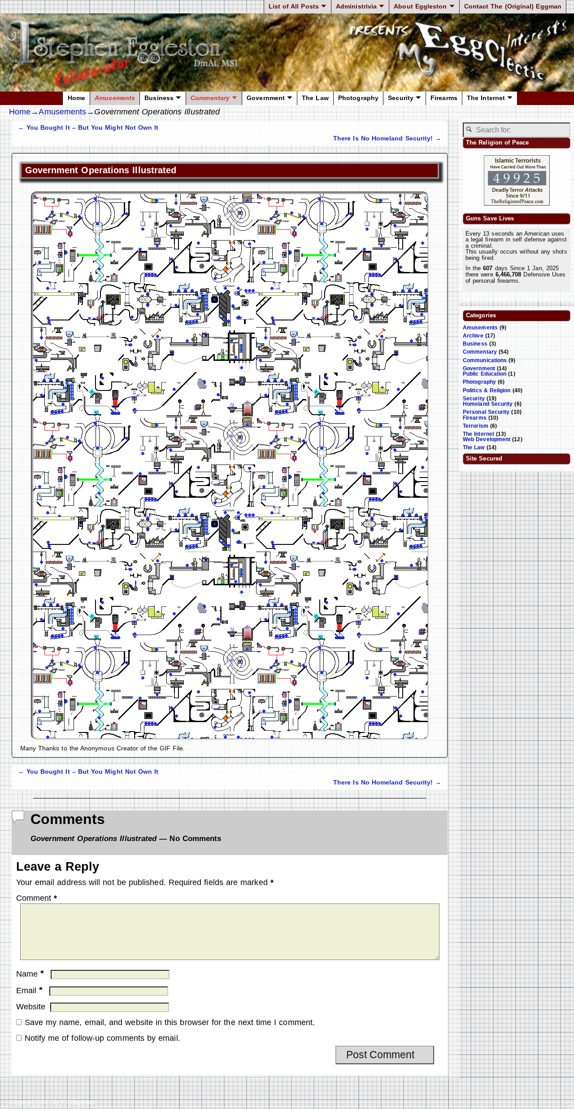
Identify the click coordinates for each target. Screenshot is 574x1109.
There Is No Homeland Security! (387, 138)
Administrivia (356, 6)
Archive (473, 336)
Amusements (115, 98)
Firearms (443, 98)
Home (76, 98)
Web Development (486, 439)
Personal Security (486, 412)
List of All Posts (294, 6)
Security (400, 98)
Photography (358, 98)
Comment (36, 898)
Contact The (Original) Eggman (512, 6)
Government (266, 98)
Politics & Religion (487, 390)
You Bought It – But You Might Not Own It (88, 127)
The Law (315, 98)
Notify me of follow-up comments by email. (102, 1038)
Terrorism (475, 426)
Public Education (484, 374)
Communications (485, 360)
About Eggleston (420, 6)
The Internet (486, 98)
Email (29, 990)
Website (31, 1006)
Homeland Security (488, 404)
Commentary (210, 98)
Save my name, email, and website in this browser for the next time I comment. (170, 1022)
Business (159, 98)
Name (30, 973)
